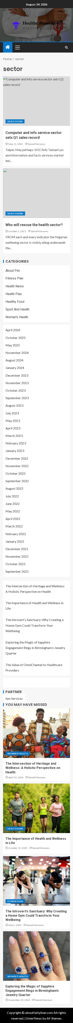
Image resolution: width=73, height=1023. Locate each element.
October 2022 (15, 473)
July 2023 (12, 413)
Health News (15, 213)
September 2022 (17, 481)
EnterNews (34, 1018)
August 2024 (14, 360)
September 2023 (17, 398)
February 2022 (15, 534)
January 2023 (14, 451)
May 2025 (12, 345)
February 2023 (15, 443)
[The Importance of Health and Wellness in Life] (36, 808)
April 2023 (12, 428)
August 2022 (14, 488)
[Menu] (17, 47)
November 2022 (17, 466)
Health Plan (15, 121)
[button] (17, 47)
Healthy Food (14, 302)
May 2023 (12, 421)
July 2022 (12, 496)
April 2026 (12, 330)
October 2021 (15, 564)
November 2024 (17, 353)
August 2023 (14, 405)
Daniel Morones (36, 144)
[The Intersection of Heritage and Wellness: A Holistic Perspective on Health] (36, 733)
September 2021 (17, 571)
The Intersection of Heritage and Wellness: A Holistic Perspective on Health (32, 768)
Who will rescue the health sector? (34, 225)
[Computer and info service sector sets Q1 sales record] (36, 101)
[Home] (7, 47)
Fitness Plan (14, 278)
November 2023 (17, 383)
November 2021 (17, 556)
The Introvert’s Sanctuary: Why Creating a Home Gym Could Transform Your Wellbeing (34, 625)
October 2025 (15, 338)
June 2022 (12, 504)
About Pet (12, 271)
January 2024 (14, 368)
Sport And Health (17, 309)
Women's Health (16, 317)
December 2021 (16, 549)
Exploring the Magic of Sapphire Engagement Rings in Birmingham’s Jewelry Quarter (35, 647)
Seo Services (14, 698)
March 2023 (14, 436)
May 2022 (12, 511)
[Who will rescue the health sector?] (36, 193)
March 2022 (14, 526)
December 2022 (16, 458)
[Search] (66, 47)
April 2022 (12, 519)
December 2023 (16, 375)
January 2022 (14, 541)
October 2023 (15, 390)
